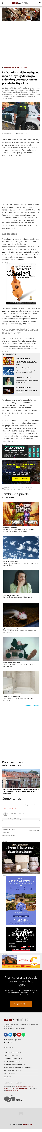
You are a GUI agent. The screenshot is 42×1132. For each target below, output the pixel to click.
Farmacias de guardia (12, 1062)
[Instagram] (15, 1035)
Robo (20, 489)
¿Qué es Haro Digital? (12, 1052)
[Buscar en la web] (2, 3)
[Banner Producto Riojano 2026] (21, 20)
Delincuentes (10, 487)
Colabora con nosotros (13, 1071)
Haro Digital (27, 1124)
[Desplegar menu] (39, 3)
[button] (21, 1113)
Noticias (7, 68)
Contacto (8, 1077)
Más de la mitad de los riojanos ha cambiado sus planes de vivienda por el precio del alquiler (21, 791)
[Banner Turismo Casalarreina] (21, 967)
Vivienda (27, 489)
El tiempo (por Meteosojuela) (15, 1065)
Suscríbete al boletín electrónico (18, 1068)
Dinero (20, 487)
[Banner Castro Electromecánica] (21, 456)
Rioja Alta (16, 68)
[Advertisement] (21, 43)
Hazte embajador (11, 1056)
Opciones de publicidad (13, 1059)
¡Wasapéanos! (9, 1074)
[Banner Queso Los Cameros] (21, 873)
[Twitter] (10, 1035)
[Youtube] (19, 1035)
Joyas (15, 489)
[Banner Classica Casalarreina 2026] (21, 303)
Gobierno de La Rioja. (13, 1090)
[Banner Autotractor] (21, 950)
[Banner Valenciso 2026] (21, 924)
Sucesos (24, 68)
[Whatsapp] (23, 1035)
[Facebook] (6, 1035)
